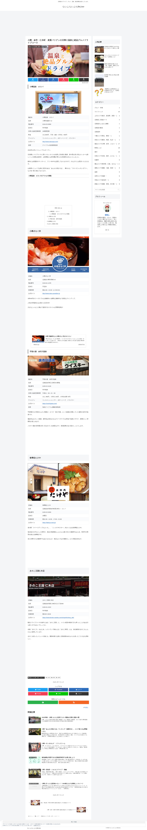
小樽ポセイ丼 (52, 216)
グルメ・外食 (107, 107)
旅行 (107, 152)
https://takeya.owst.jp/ (49, 522)
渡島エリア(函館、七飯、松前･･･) (107, 168)
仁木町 (48, 677)
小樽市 (58, 677)
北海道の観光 (107, 128)
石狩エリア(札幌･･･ (107, 176)
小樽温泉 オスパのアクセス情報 (60, 214)
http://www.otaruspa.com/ (50, 141)
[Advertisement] (73, 23)
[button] (118, 189)
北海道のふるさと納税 (107, 123)
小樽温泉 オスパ (54, 211)
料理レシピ (107, 148)
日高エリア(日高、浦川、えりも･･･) (107, 156)
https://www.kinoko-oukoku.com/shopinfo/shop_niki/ (58, 617)
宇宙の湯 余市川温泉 (56, 219)
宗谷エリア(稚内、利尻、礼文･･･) (107, 140)
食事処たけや (52, 221)
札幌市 (107, 160)
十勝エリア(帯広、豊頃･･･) (107, 136)
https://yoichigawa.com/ (49, 403)
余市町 (53, 677)
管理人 (107, 215)
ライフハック (107, 111)
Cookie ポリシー (37, 825)
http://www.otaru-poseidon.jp (51, 293)
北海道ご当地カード (107, 119)
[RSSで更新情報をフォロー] (74, 702)
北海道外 (107, 132)
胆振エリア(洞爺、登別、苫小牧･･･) (107, 184)
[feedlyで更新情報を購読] (43, 702)
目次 (56, 208)
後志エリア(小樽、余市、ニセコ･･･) (36, 677)
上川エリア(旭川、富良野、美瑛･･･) (107, 116)
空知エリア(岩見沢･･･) (107, 180)
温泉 (107, 172)
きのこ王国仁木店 (53, 224)
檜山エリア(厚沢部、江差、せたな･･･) (107, 164)
